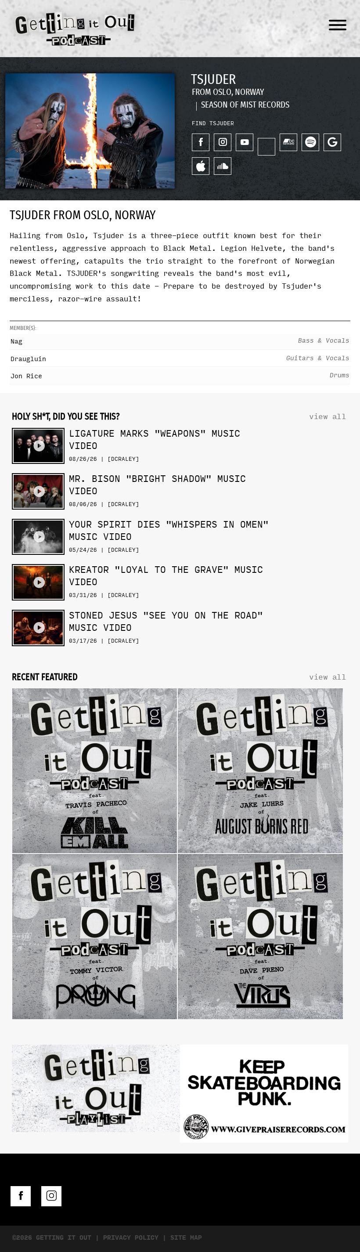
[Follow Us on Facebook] (21, 1196)
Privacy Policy (130, 1237)
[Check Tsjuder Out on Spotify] (310, 142)
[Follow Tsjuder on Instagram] (222, 142)
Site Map (186, 1237)
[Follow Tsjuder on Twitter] (266, 147)
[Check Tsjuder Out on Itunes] (200, 166)
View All (327, 416)
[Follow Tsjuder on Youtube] (244, 142)
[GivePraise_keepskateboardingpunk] (264, 1096)
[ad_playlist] (96, 1090)
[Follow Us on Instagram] (51, 1196)
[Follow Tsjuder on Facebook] (200, 142)
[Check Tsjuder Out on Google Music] (332, 142)
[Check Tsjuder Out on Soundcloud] (222, 166)
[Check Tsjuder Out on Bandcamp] (288, 142)
